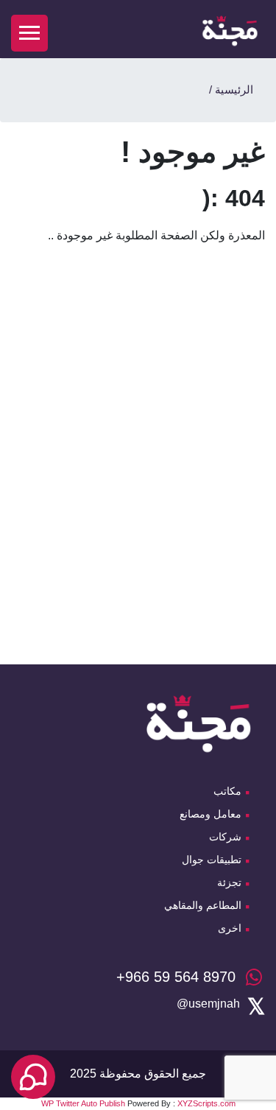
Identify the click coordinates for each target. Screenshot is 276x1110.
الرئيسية (234, 89)
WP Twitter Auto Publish (83, 1103)
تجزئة (229, 882)
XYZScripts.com (206, 1103)
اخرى (229, 928)
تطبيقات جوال (211, 859)
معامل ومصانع (210, 814)
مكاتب (227, 791)
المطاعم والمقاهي (202, 905)
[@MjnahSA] (208, 1004)
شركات (225, 837)
